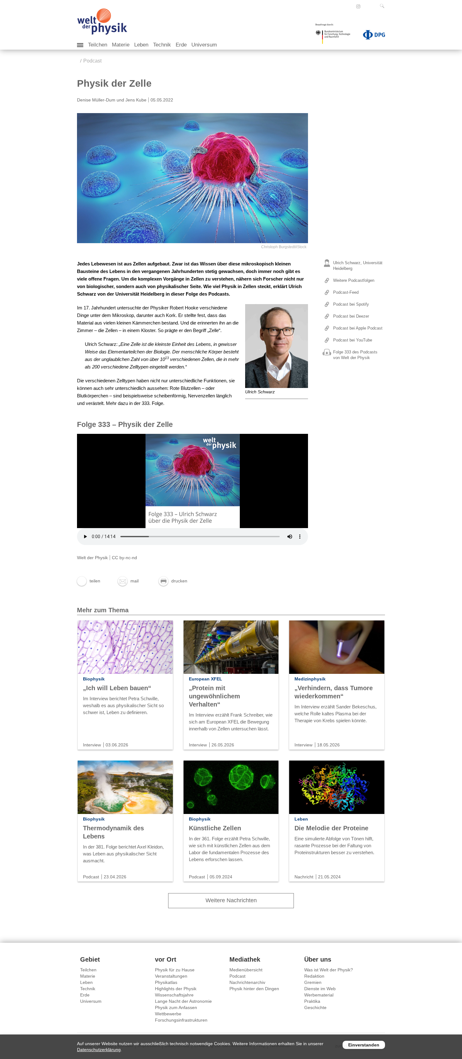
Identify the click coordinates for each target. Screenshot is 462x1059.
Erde (181, 45)
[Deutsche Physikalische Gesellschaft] (371, 36)
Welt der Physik (92, 557)
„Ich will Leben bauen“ (117, 688)
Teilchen (97, 45)
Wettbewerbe (168, 1013)
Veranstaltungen (171, 976)
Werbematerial (318, 994)
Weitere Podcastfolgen (353, 280)
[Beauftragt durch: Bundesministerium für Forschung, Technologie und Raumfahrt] (335, 36)
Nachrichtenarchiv (247, 982)
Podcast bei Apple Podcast (357, 328)
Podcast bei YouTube (352, 340)
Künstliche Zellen (215, 828)
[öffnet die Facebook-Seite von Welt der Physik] (350, 6)
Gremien (313, 982)
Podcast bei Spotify (351, 304)
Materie (120, 45)
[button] (88, 580)
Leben (141, 45)
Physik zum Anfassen (176, 1007)
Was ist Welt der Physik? (328, 969)
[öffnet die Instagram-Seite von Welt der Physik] (358, 6)
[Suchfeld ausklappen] (383, 6)
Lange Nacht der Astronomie (183, 1001)
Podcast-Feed (346, 292)
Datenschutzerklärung (99, 1049)
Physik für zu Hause (175, 969)
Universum (204, 45)
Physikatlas (166, 982)
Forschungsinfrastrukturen (181, 1020)
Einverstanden (363, 1044)
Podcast (92, 60)
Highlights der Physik (175, 988)
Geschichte (315, 1007)
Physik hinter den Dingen (254, 988)
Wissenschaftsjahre (174, 994)
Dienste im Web (320, 988)
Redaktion (314, 976)
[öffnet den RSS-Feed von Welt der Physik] (367, 6)
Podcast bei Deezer (351, 316)
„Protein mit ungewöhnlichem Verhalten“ (214, 696)
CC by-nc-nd (124, 557)
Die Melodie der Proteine (331, 828)
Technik (162, 45)
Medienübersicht (245, 969)
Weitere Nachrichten (231, 900)
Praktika (312, 1001)
